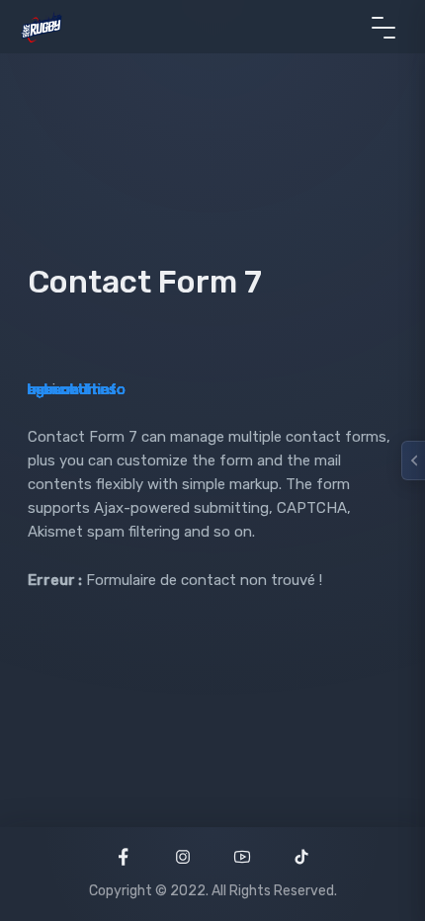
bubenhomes (72, 389)
